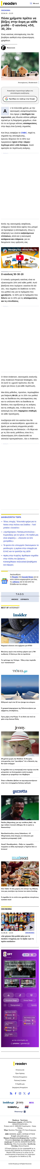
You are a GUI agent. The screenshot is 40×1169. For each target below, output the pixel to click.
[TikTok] (29, 1093)
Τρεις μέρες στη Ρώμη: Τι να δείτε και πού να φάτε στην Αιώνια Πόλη (18, 718)
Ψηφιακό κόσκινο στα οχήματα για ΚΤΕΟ (16, 645)
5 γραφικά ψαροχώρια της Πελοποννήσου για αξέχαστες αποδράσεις (18, 709)
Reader (15, 577)
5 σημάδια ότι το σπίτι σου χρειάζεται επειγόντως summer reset (20, 898)
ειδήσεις (15, 582)
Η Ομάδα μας (20, 1084)
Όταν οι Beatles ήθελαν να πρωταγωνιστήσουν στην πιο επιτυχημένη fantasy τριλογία (19, 782)
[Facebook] (15, 1093)
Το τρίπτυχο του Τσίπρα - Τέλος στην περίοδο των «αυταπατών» (18, 661)
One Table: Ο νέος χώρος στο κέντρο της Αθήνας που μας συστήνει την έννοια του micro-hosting (19, 890)
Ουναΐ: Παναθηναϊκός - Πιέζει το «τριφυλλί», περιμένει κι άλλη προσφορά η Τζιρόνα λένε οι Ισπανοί (19, 846)
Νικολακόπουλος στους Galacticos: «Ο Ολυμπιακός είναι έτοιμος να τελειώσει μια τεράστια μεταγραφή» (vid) (17, 835)
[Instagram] (20, 1093)
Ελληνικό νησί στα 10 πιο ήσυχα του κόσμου (18, 702)
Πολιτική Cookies (20, 1080)
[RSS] (11, 1093)
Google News (27, 577)
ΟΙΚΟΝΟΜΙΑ (5, 10)
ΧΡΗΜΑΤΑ (25, 599)
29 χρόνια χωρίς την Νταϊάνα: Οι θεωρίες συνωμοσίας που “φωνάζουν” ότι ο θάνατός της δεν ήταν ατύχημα (19, 761)
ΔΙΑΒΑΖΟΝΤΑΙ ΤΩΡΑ (11, 517)
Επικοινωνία (20, 1070)
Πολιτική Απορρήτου (20, 1077)
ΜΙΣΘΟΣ (15, 599)
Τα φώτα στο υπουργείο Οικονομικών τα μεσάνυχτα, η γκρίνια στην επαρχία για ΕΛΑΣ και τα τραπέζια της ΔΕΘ (21, 548)
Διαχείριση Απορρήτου (20, 1087)
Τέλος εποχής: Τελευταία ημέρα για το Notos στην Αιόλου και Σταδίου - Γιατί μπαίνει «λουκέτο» (19, 524)
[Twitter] (24, 1093)
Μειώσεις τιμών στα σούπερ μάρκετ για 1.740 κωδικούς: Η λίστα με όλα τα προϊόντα (18, 653)
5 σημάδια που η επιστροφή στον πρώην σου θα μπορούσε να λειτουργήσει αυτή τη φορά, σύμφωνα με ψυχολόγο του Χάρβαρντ (19, 772)
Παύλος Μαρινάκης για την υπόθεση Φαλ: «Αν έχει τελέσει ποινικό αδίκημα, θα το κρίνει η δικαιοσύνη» (18, 825)
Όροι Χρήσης (20, 1073)
